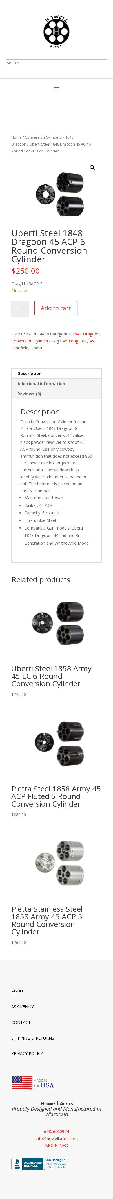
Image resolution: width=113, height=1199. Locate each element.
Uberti (36, 348)
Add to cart (56, 308)
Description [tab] (29, 373)
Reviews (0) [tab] (29, 393)
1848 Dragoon (86, 334)
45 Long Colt (75, 341)
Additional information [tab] (41, 383)
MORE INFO (56, 1145)
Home (16, 137)
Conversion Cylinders (43, 137)
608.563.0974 (56, 1131)
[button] (92, 167)
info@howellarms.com (57, 1138)
